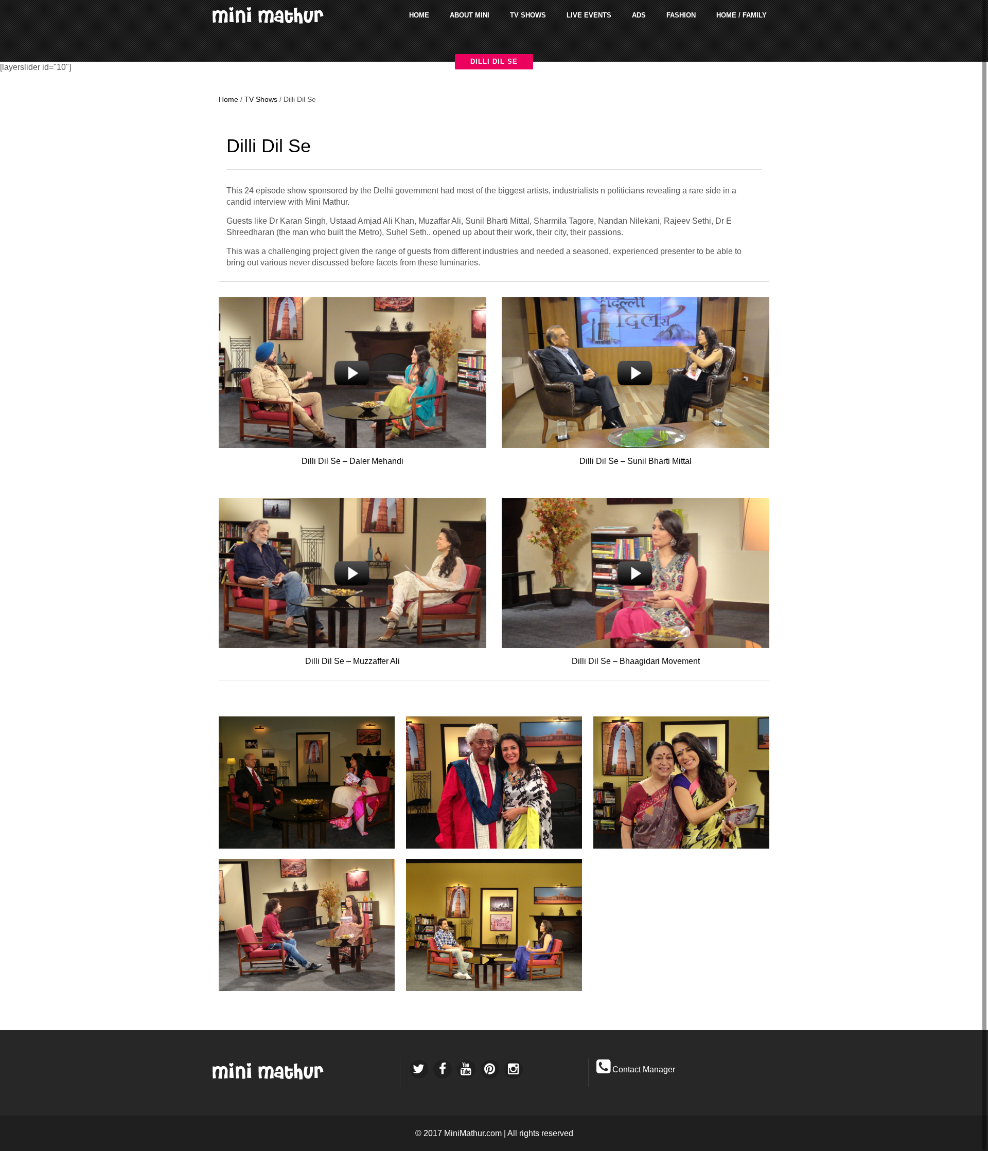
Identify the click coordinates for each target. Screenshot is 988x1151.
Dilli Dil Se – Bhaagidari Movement (636, 661)
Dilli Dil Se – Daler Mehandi (352, 461)
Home (228, 99)
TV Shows (260, 99)
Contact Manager (643, 1069)
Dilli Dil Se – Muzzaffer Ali (352, 661)
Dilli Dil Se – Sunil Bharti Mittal (635, 461)
